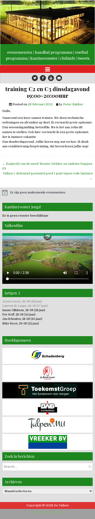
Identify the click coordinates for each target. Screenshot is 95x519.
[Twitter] (35, 78)
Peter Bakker (73, 104)
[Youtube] (51, 78)
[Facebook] (43, 78)
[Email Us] (59, 78)
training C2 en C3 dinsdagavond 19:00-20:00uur (47, 92)
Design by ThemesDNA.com (47, 512)
